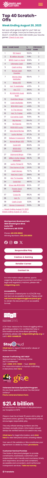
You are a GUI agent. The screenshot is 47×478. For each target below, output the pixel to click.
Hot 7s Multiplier (17, 86)
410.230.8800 (16, 233)
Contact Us (23, 270)
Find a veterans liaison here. (16, 395)
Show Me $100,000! (17, 185)
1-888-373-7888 (14, 364)
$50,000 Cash (17, 106)
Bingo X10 (17, 82)
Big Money (16, 120)
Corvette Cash (16, 117)
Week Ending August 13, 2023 (15, 209)
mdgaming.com (12, 285)
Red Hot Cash (17, 174)
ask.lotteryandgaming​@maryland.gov (22, 298)
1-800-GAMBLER (13, 336)
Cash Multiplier (16, 102)
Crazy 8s (17, 194)
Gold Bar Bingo (17, 99)
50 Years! (17, 53)
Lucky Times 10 (17, 164)
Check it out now (16, 37)
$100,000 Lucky (16, 127)
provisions (33, 444)
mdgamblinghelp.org (32, 334)
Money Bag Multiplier (17, 77)
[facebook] (6, 242)
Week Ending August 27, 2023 (15, 211)
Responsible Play (23, 250)
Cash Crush (17, 201)
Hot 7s (17, 198)
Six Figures (16, 124)
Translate (9, 472)
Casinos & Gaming (23, 257)
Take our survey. (29, 465)
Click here (7, 348)
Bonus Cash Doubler (17, 72)
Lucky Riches (16, 134)
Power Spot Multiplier (17, 189)
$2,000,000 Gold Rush (17, 94)
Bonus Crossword (16, 205)
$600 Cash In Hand (17, 60)
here (20, 369)
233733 (32, 364)
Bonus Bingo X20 (17, 141)
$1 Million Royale (17, 56)
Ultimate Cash (17, 63)
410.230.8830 (26, 235)
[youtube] (16, 242)
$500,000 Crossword (17, 149)
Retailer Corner (23, 263)
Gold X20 (17, 145)
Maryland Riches (17, 131)
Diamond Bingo (16, 154)
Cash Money (17, 171)
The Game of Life (17, 167)
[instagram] (10, 242)
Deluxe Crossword (17, 138)
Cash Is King (17, 67)
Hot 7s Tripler (17, 113)
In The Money (17, 110)
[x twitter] (21, 242)
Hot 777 (16, 89)
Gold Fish (17, 181)
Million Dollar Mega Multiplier (17, 159)
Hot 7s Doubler (16, 178)
